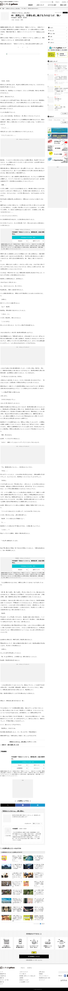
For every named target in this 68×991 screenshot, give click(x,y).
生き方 (51, 27)
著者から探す (63, 5)
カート (58, 2)
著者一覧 (2, 981)
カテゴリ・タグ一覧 (4, 979)
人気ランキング (40, 5)
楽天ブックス (36, 241)
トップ (1, 971)
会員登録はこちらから (34, 956)
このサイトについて (23, 971)
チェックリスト (57, 119)
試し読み (17, 19)
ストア (1, 983)
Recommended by (37, 923)
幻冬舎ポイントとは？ (24, 979)
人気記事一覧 (3, 975)
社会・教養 (52, 33)
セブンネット (36, 768)
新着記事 (30, 5)
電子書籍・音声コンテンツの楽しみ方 (27, 975)
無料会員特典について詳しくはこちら (34, 960)
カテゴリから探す (52, 5)
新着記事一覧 (3, 973)
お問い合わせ (42, 971)
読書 (3, 8)
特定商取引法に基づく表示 (44, 977)
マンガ (51, 39)
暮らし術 (52, 30)
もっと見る (64, 113)
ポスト (65, 12)
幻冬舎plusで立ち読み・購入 (28, 237)
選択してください (36, 823)
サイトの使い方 (22, 973)
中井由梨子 (15, 828)
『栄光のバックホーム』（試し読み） (13, 8)
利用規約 (41, 973)
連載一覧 (2, 977)
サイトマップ (42, 979)
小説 (13, 19)
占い (64, 119)
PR (21, 861)
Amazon (20, 241)
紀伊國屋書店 (20, 768)
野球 (22, 19)
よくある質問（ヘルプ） (24, 981)
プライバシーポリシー (43, 975)
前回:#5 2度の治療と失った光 (10, 744)
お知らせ (52, 42)
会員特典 (21, 977)
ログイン (65, 2)
